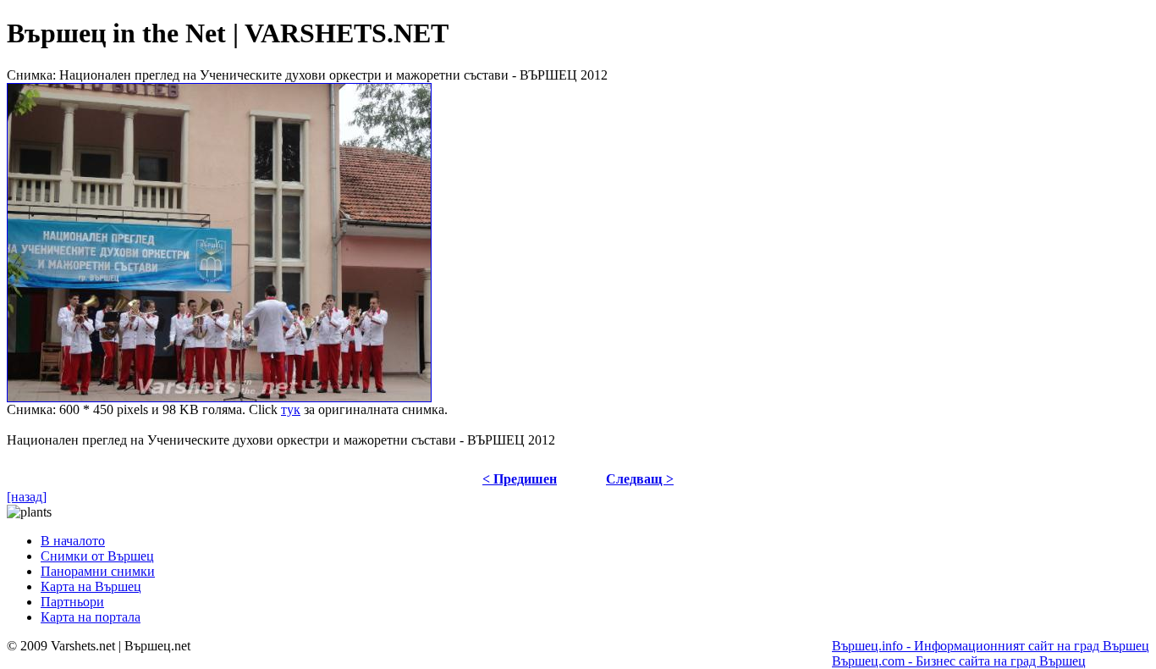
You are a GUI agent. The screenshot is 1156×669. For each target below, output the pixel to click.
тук (290, 409)
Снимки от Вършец (97, 556)
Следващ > (640, 479)
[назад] (27, 496)
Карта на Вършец (91, 586)
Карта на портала (90, 617)
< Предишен (519, 479)
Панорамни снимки (98, 571)
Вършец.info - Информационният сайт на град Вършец (990, 646)
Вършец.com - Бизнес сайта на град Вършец (959, 661)
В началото (73, 541)
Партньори (72, 601)
